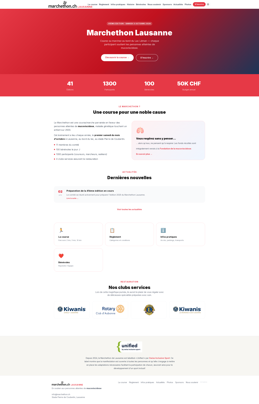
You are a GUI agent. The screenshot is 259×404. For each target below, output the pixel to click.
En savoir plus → (144, 154)
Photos (188, 4)
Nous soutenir (154, 4)
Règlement (104, 4)
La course (92, 4)
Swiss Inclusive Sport (159, 358)
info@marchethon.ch (61, 394)
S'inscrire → (147, 57)
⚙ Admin (203, 382)
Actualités (178, 4)
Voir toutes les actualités (129, 209)
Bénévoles (141, 4)
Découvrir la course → (117, 57)
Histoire (130, 4)
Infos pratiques (118, 4)
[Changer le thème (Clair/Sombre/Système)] (208, 4)
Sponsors (167, 4)
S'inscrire (199, 4)
